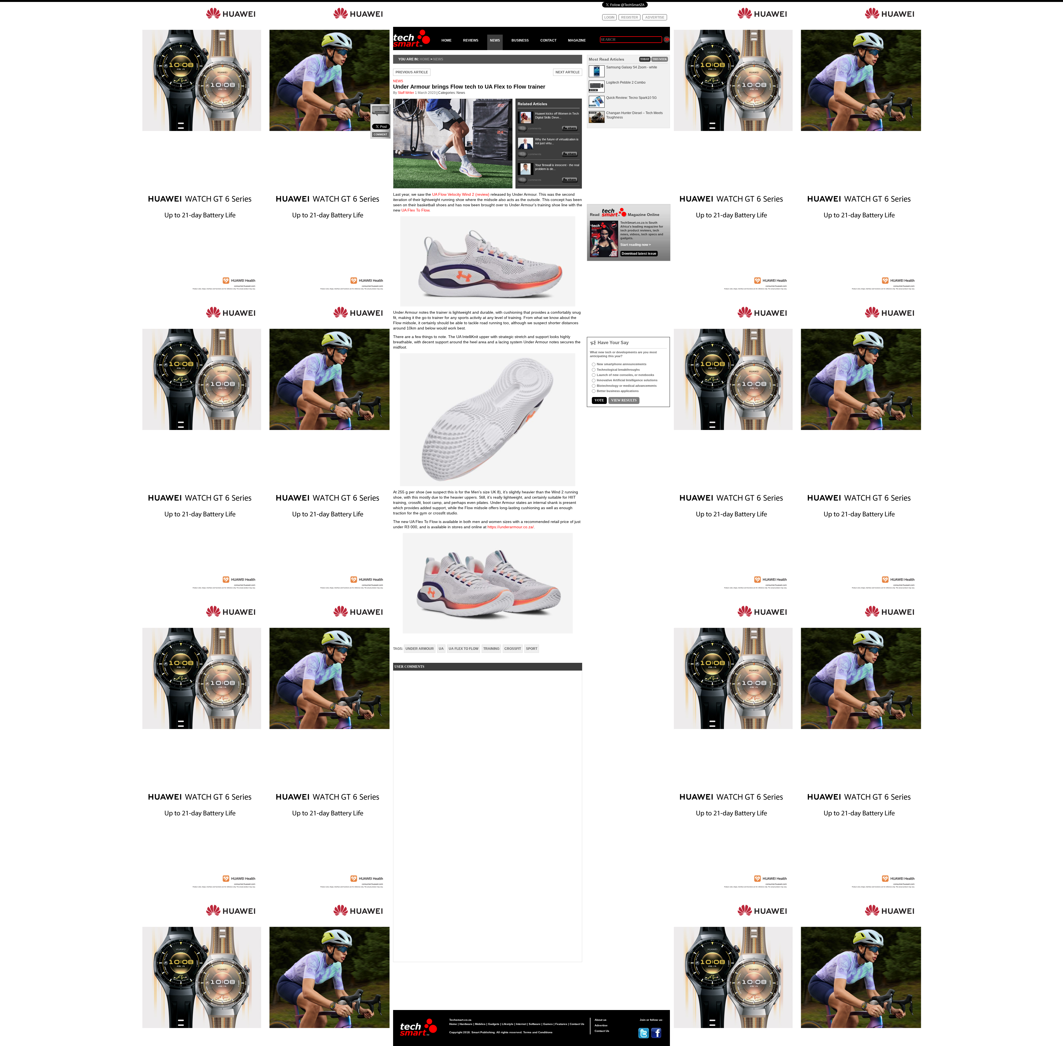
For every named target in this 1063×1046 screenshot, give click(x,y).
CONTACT (548, 40)
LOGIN (609, 17)
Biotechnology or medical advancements (627, 385)
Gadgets (493, 1024)
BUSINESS (520, 40)
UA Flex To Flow (415, 210)
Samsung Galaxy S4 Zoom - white (631, 67)
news (438, 59)
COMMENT (380, 134)
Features (561, 1024)
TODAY (644, 59)
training (491, 649)
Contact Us (577, 1024)
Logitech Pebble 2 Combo (626, 82)
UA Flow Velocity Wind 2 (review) (460, 194)
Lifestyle (508, 1024)
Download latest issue (639, 254)
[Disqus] (488, 744)
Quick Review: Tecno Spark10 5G (631, 98)
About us (601, 1019)
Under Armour (420, 649)
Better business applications (618, 391)
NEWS (495, 40)
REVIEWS (470, 40)
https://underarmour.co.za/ (510, 527)
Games (548, 1024)
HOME (446, 40)
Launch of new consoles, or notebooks (625, 375)
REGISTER (629, 17)
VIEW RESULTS (624, 400)
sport (531, 649)
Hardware (466, 1024)
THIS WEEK (659, 59)
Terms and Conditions (538, 1032)
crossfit (512, 649)
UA (441, 649)
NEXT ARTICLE (568, 72)
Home (453, 1024)
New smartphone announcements (621, 364)
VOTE (599, 400)
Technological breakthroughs (618, 369)
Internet (521, 1024)
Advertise (601, 1025)
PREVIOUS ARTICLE (412, 72)
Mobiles (480, 1024)
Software (535, 1024)
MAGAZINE (577, 40)
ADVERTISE (654, 17)
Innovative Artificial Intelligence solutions (627, 380)
